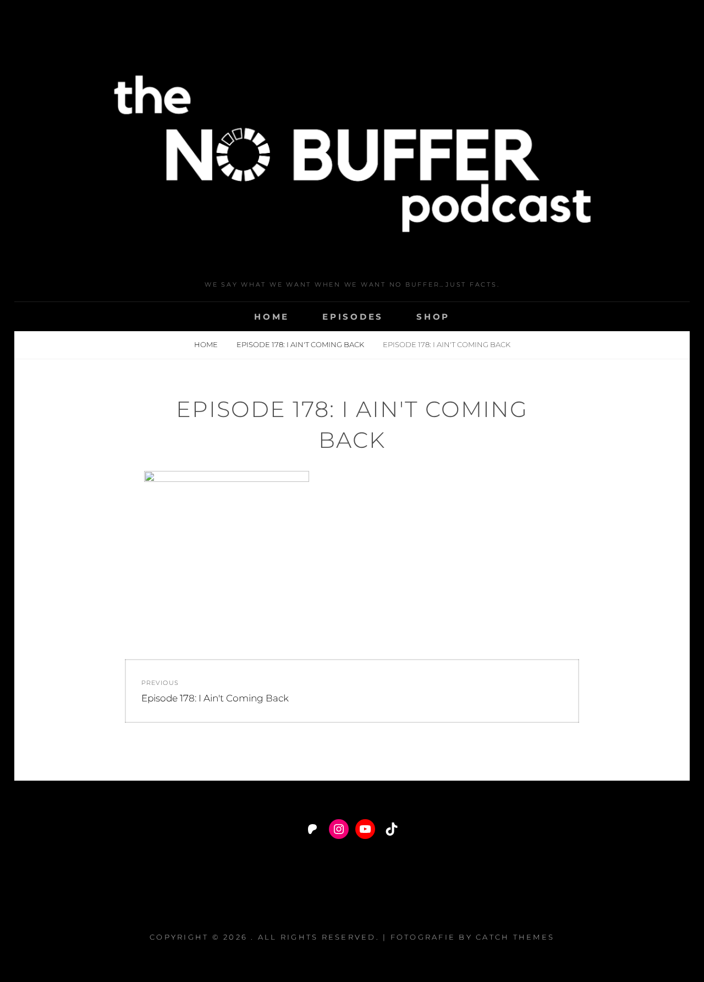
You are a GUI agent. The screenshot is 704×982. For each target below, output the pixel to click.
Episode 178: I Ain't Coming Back (301, 344)
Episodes (352, 316)
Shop (433, 316)
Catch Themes (515, 936)
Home (271, 316)
